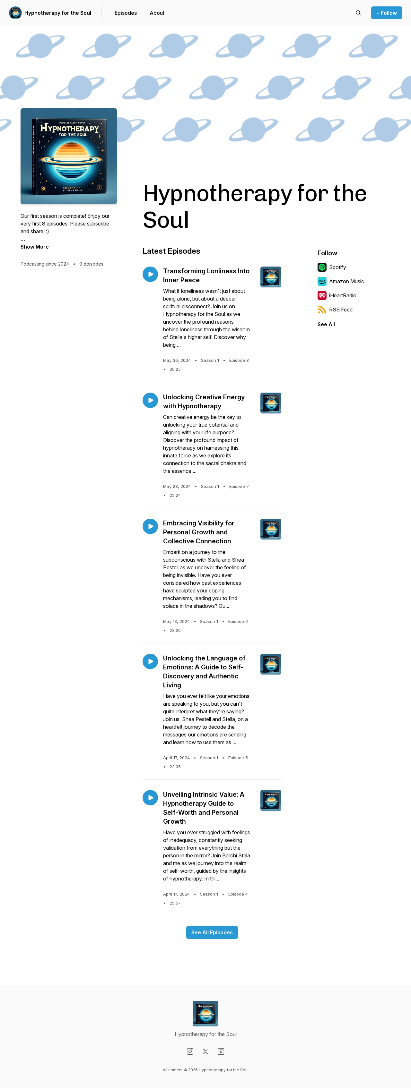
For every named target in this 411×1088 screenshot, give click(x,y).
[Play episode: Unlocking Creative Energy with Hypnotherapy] (150, 400)
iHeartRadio (342, 295)
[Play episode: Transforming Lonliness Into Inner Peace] (150, 274)
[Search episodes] (358, 13)
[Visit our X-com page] (205, 1051)
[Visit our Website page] (221, 1051)
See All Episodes (212, 932)
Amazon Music (346, 281)
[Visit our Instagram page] (190, 1051)
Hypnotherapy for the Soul (57, 13)
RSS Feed (341, 309)
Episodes (126, 13)
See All (326, 324)
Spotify (337, 267)
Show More (35, 246)
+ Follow (386, 13)
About (157, 13)
